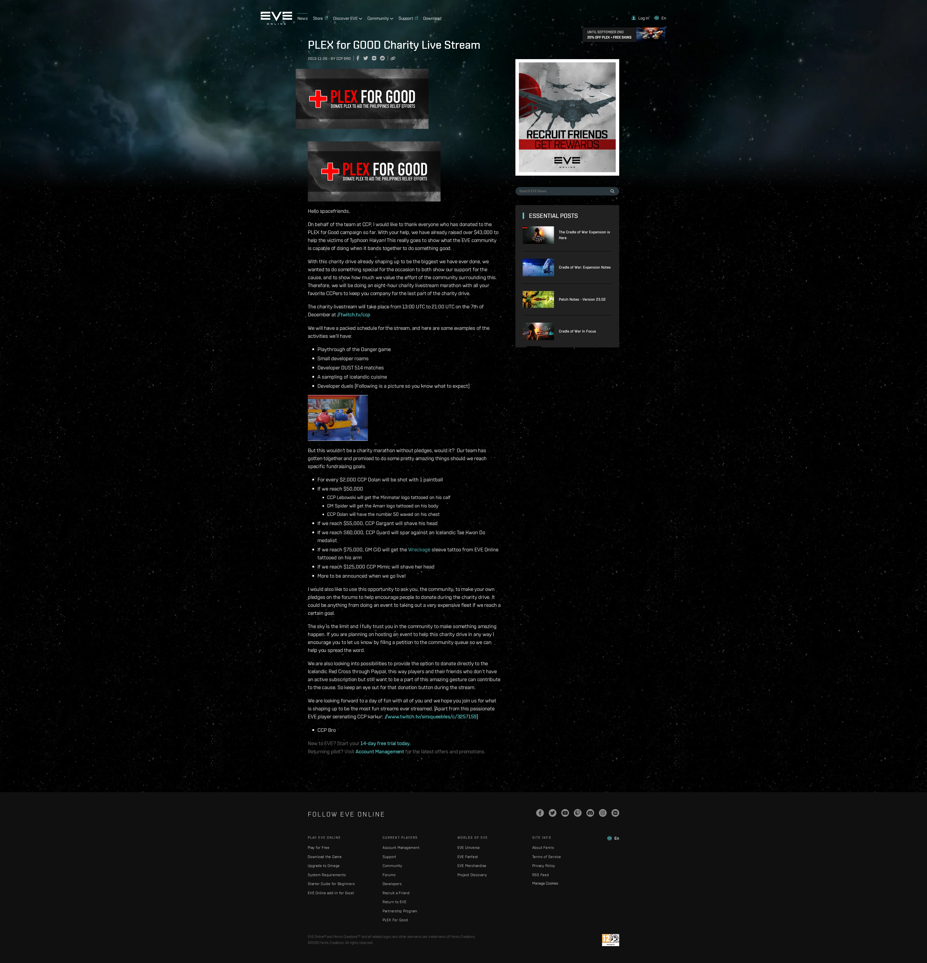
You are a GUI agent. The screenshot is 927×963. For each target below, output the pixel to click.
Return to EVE (395, 902)
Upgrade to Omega (323, 866)
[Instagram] (603, 813)
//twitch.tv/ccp (353, 314)
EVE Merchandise (471, 866)
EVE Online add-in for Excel (331, 893)
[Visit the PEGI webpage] (610, 940)
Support (389, 857)
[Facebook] (540, 813)
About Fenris (543, 847)
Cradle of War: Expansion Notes (585, 267)
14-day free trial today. (385, 743)
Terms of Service (546, 857)
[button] (640, 18)
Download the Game (325, 857)
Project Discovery (472, 875)
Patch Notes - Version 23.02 (582, 299)
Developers (392, 884)
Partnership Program (400, 911)
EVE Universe (468, 847)
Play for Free (319, 847)
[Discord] (590, 813)
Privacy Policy (543, 866)
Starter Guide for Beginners (331, 884)
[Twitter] (552, 813)
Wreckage (419, 549)
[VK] (615, 813)
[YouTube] (565, 813)
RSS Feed (540, 875)
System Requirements (327, 875)
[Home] (276, 23)
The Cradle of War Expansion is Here (584, 235)
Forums (389, 875)
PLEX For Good (395, 920)
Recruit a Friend (396, 893)
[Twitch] (578, 813)
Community (392, 866)
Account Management (380, 751)
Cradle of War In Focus (577, 331)
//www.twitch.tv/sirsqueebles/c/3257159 (431, 716)
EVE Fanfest (467, 857)
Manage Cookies (545, 883)
